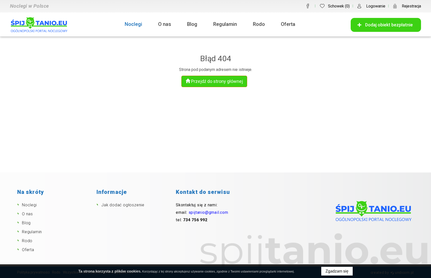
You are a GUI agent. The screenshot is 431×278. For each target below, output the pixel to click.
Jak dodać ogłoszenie (122, 205)
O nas (164, 24)
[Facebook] (308, 6)
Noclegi (133, 24)
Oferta (288, 24)
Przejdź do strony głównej (216, 81)
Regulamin (225, 24)
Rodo (259, 24)
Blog (192, 24)
